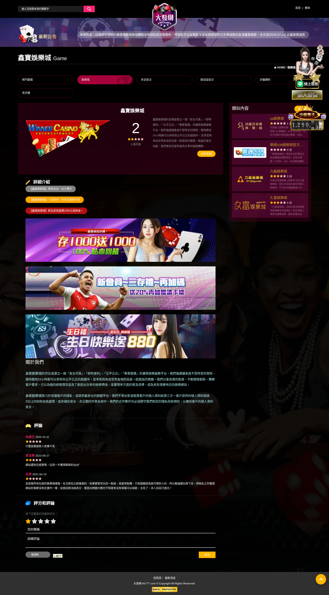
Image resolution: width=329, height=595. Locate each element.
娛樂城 (85, 79)
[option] (68, 139)
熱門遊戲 (27, 79)
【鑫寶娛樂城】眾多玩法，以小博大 (50, 188)
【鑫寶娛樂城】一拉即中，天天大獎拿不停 (54, 199)
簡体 (307, 7)
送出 (207, 554)
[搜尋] (89, 9)
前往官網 (206, 153)
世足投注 (146, 79)
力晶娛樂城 (278, 171)
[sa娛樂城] (250, 126)
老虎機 (26, 92)
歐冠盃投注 (207, 79)
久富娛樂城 (278, 198)
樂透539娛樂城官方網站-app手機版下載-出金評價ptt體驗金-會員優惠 (288, 145)
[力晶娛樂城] (250, 179)
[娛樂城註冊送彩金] (307, 95)
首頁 (298, 7)
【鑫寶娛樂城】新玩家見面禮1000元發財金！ (56, 210)
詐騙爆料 (265, 79)
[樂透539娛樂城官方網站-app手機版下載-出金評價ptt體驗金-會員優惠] (250, 152)
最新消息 (170, 577)
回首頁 (157, 577)
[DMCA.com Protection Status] (164, 589)
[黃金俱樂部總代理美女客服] (309, 67)
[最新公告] (37, 34)
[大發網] (164, 15)
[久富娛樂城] (250, 205)
